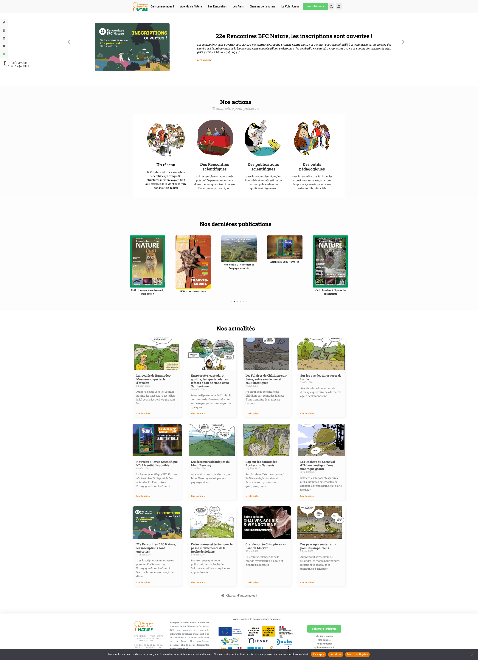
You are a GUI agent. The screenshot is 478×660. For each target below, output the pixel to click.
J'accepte (318, 654)
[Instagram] (4, 30)
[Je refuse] (472, 654)
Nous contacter (324, 643)
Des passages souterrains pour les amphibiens (318, 546)
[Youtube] (4, 46)
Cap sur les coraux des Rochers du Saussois (261, 463)
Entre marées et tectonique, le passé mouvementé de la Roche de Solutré (211, 547)
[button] (69, 41)
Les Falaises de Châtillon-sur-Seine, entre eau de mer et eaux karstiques (266, 378)
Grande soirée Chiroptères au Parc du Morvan (266, 546)
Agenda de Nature (191, 6)
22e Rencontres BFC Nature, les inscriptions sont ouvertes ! (156, 547)
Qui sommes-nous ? (162, 6)
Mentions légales (324, 636)
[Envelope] (4, 54)
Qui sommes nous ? (324, 647)
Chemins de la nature (262, 6)
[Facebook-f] (4, 23)
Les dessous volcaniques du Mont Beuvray (210, 463)
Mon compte (324, 640)
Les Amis (238, 6)
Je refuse (336, 654)
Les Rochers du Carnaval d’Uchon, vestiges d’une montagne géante (317, 465)
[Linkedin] (4, 38)
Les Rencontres (217, 6)
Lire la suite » (143, 413)
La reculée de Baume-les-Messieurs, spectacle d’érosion (153, 378)
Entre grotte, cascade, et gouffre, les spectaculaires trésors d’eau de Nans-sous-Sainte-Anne (210, 380)
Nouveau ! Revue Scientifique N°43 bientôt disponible (157, 463)
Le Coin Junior (290, 6)
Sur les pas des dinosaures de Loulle (320, 377)
